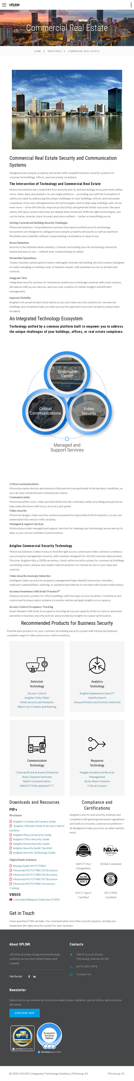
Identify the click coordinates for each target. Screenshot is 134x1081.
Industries (55, 51)
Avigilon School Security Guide (31, 843)
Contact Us (83, 974)
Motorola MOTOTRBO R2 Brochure (35, 870)
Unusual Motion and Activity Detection (97, 702)
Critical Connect (97, 785)
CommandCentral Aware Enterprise (37, 772)
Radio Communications (37, 781)
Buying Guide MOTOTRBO (29, 865)
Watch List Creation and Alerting (36, 706)
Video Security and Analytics (37, 702)
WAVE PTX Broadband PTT (37, 785)
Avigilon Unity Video (37, 697)
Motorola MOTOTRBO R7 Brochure (35, 879)
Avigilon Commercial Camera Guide (34, 821)
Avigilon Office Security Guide (31, 839)
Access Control (37, 693)
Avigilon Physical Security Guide (32, 834)
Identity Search (97, 697)
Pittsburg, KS (116, 1073)
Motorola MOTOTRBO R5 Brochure (35, 874)
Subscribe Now (24, 1013)
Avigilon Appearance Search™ (97, 693)
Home (37, 51)
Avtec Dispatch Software (37, 776)
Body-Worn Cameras (97, 781)
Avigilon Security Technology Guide (34, 852)
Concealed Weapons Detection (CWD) (36, 899)
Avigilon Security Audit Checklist (32, 848)
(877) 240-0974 (86, 966)
